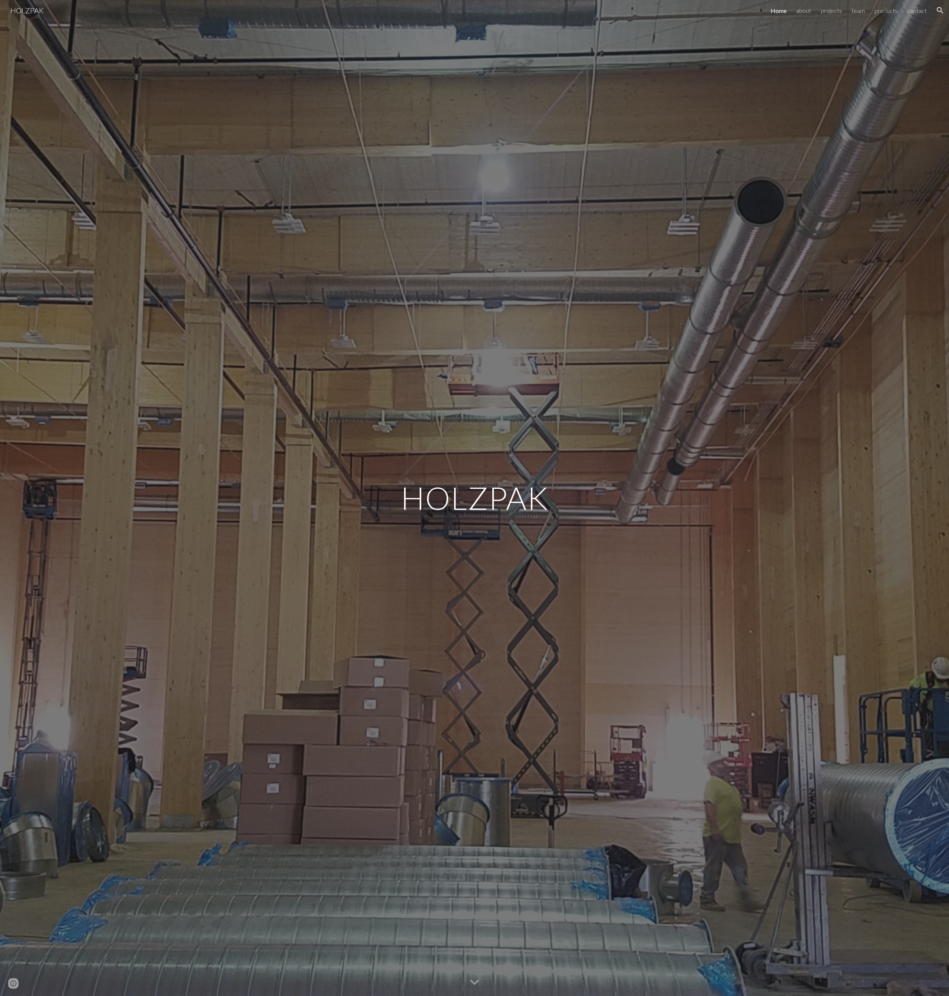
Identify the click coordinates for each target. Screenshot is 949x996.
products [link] (885, 10)
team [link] (858, 10)
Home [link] (779, 10)
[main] (474, 498)
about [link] (803, 10)
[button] (940, 10)
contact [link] (917, 10)
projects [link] (831, 10)
